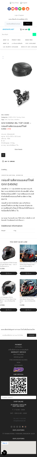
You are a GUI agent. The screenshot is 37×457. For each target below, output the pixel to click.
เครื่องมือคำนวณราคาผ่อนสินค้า (18, 349)
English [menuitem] (24, 3)
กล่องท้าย (16, 119)
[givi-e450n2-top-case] (22, 69)
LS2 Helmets (18, 365)
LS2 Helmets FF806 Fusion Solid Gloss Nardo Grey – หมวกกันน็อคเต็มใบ (28, 264)
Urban (23, 117)
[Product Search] (18, 397)
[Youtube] (14, 427)
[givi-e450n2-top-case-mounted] (22, 97)
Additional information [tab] (16, 175)
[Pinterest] (5, 166)
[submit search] (34, 34)
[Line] (20, 427)
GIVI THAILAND (18, 354)
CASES (10, 117)
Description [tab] (5, 175)
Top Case (10, 119)
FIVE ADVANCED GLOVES (18, 360)
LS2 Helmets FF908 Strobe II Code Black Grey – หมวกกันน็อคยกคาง (8, 264)
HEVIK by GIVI (18, 357)
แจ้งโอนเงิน (18, 347)
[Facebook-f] (2, 166)
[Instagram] (8, 166)
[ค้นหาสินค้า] (17, 34)
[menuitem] (14, 3)
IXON (18, 362)
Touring (18, 117)
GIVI (14, 117)
